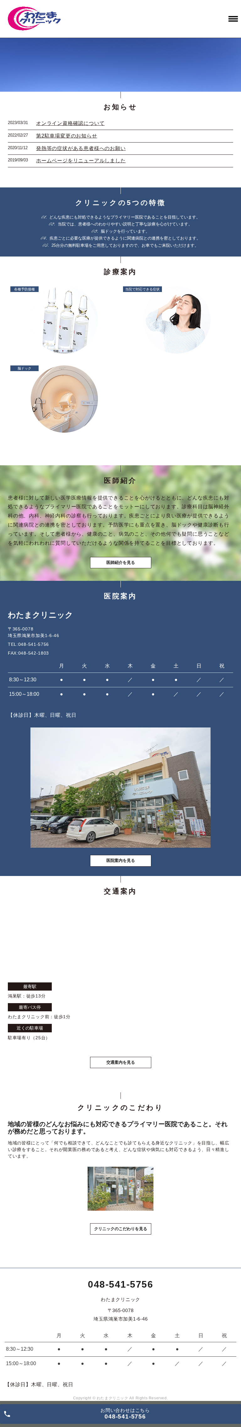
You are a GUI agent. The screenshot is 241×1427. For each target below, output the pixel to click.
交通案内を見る (120, 1062)
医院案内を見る (120, 860)
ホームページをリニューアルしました (81, 160)
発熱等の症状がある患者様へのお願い (81, 148)
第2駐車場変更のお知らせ (66, 135)
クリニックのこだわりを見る (120, 1228)
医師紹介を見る (120, 562)
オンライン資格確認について (70, 123)
